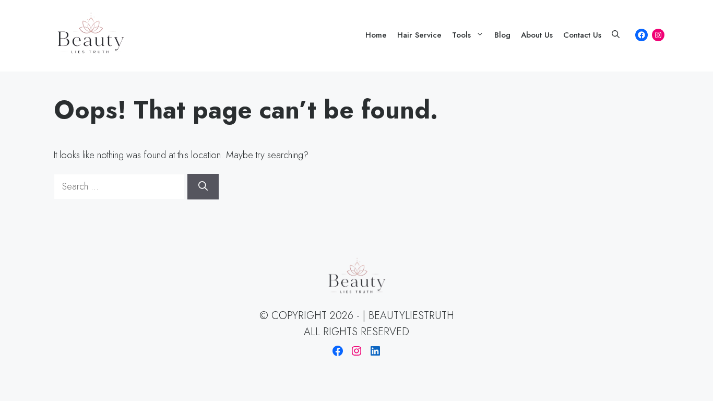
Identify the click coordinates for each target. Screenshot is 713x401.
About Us (537, 35)
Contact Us (582, 35)
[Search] (203, 186)
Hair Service (419, 35)
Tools (461, 35)
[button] (616, 35)
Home (376, 35)
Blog (502, 35)
